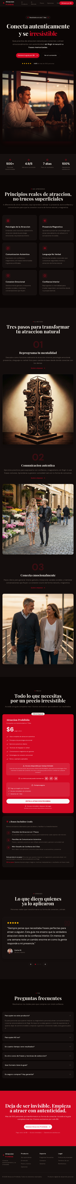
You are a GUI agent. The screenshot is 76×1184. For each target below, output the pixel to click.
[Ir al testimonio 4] (40, 964)
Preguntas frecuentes (47, 1157)
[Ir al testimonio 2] (37, 964)
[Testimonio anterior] (30, 964)
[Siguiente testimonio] (45, 964)
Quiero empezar (37, 368)
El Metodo (33, 3)
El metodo (24, 1160)
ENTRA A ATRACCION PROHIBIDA (38, 801)
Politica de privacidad (65, 1157)
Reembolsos (62, 1164)
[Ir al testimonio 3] (38, 964)
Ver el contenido (50, 55)
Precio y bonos (26, 1164)
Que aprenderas (26, 1157)
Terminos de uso (63, 1160)
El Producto (24, 3)
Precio (42, 3)
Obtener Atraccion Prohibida (36, 1127)
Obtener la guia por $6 (26, 55)
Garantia (42, 1164)
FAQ (58, 3)
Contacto (43, 1160)
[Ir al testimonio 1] (35, 964)
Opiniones (50, 3)
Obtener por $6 (66, 3)
